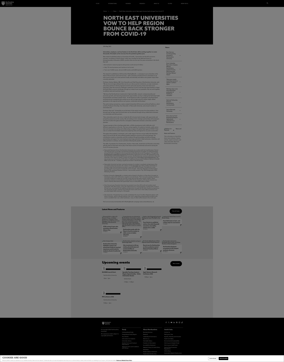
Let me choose (212, 358)
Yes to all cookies (223, 358)
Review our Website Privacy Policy (124, 360)
